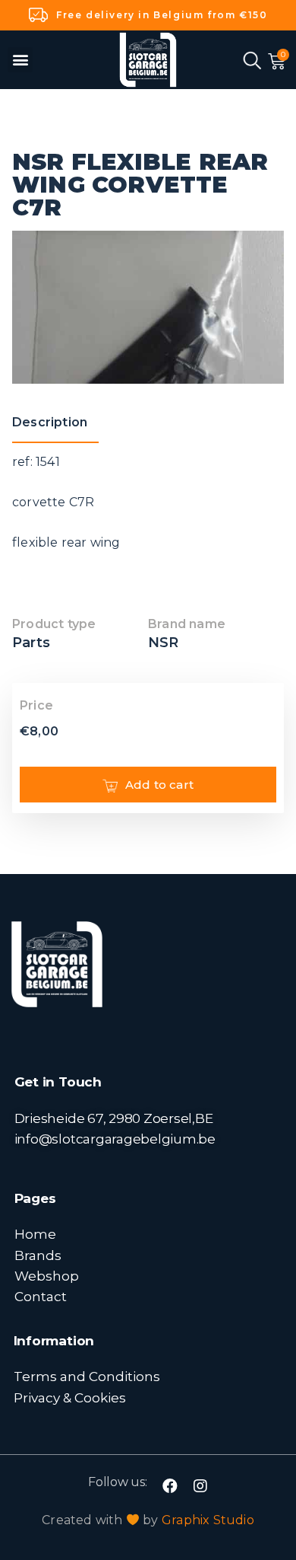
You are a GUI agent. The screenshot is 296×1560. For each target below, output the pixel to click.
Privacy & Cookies (70, 1397)
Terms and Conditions (87, 1376)
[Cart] (276, 61)
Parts (31, 642)
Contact (40, 1296)
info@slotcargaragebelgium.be (115, 1139)
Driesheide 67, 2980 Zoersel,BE (113, 1118)
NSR (163, 642)
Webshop (46, 1276)
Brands (37, 1255)
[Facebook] (170, 1486)
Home (35, 1234)
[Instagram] (200, 1486)
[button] (20, 59)
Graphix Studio (208, 1520)
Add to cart (159, 784)
